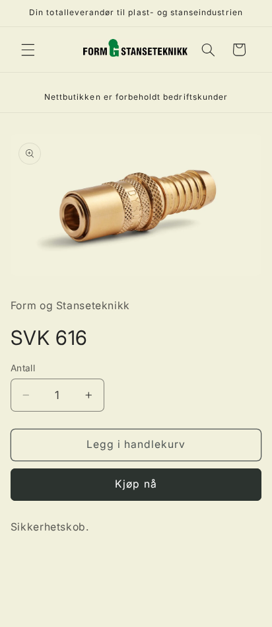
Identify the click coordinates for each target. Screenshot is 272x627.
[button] (28, 49)
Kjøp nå (135, 484)
